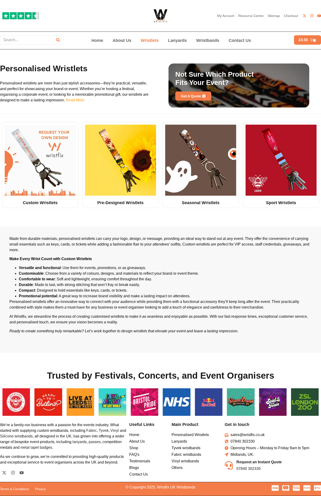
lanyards (79, 442)
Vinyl (114, 431)
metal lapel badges (36, 447)
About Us (122, 40)
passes (95, 442)
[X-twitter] (304, 16)
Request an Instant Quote (259, 462)
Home (97, 40)
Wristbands (207, 40)
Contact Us (240, 40)
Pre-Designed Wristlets (120, 202)
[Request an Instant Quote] (229, 465)
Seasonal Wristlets (200, 202)
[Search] (58, 40)
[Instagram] (312, 16)
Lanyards (177, 40)
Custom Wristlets (40, 202)
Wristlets (150, 40)
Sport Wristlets (281, 202)
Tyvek (104, 431)
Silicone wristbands (16, 436)
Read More (75, 100)
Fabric (91, 431)
